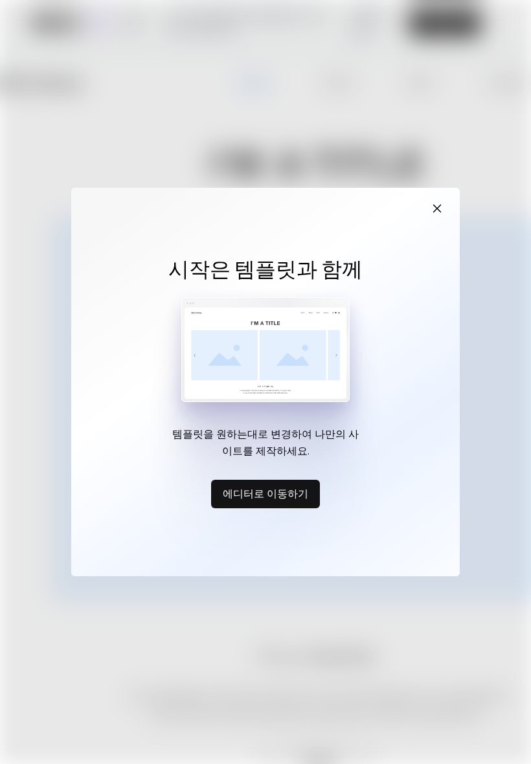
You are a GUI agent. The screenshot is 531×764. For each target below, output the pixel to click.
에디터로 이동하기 (265, 493)
